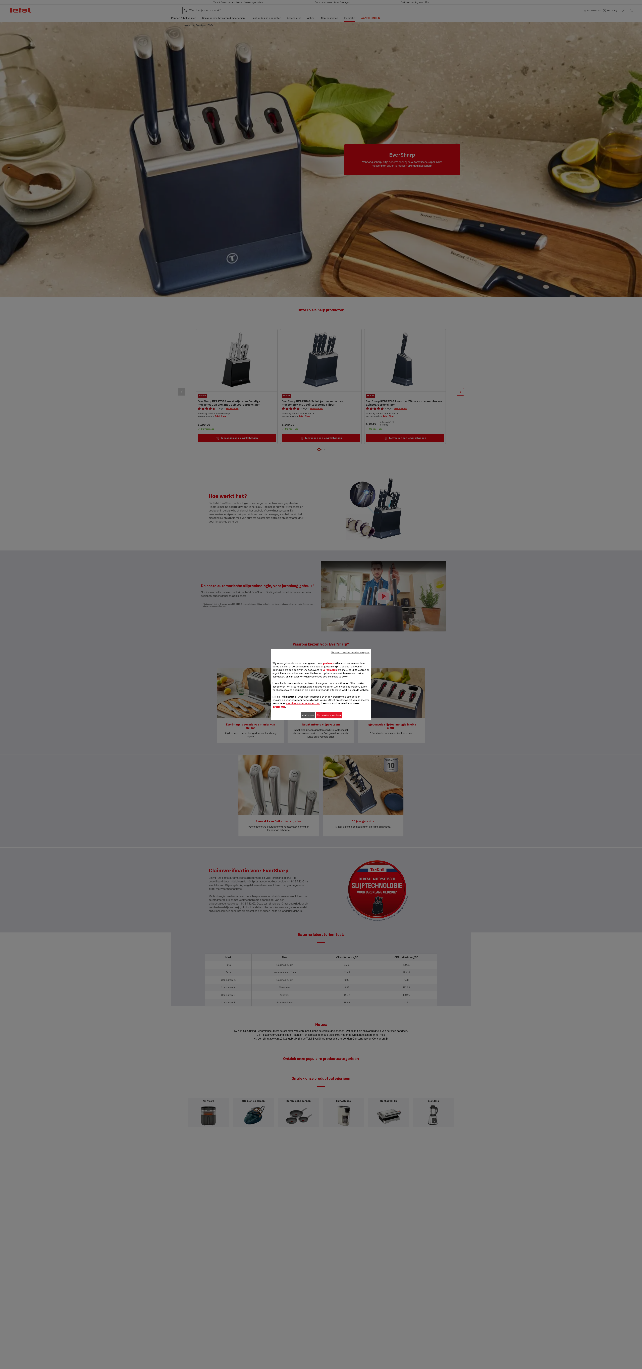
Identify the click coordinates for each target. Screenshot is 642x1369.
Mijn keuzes (307, 715)
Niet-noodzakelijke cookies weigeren (350, 652)
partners (328, 663)
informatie (279, 706)
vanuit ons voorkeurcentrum (303, 703)
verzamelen (330, 669)
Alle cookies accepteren (329, 715)
